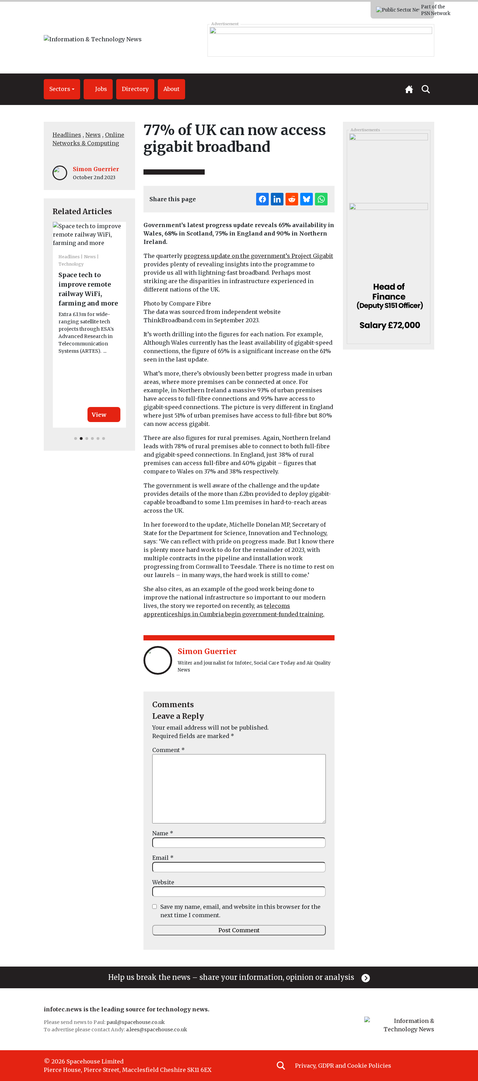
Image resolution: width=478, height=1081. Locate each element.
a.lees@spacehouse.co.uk (157, 1029)
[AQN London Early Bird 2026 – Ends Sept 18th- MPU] (388, 165)
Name (162, 833)
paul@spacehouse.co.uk (136, 1022)
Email (163, 857)
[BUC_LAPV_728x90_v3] (321, 40)
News (93, 134)
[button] (62, 89)
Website (163, 882)
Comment (168, 749)
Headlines (66, 134)
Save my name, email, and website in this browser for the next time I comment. (240, 911)
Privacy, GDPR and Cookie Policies (343, 1065)
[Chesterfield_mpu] (388, 304)
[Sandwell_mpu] (388, 235)
